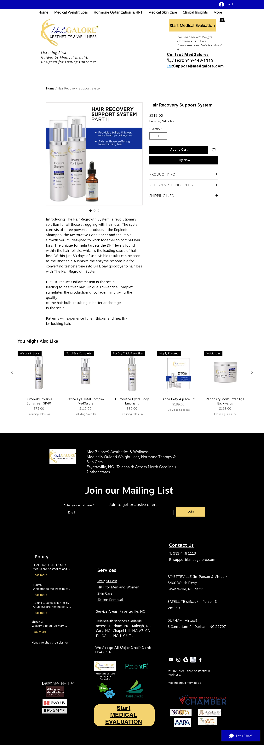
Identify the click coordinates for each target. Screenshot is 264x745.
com (211, 560)
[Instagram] (178, 659)
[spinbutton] (158, 136)
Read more (40, 574)
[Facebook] (200, 659)
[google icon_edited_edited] (193, 659)
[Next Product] (252, 372)
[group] (132, 386)
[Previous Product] (12, 372)
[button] (222, 19)
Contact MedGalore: (188, 54)
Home (50, 88)
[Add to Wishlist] (214, 150)
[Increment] (164, 136)
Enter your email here (78, 505)
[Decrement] (152, 136)
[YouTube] (171, 659)
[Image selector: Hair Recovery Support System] (90, 210)
